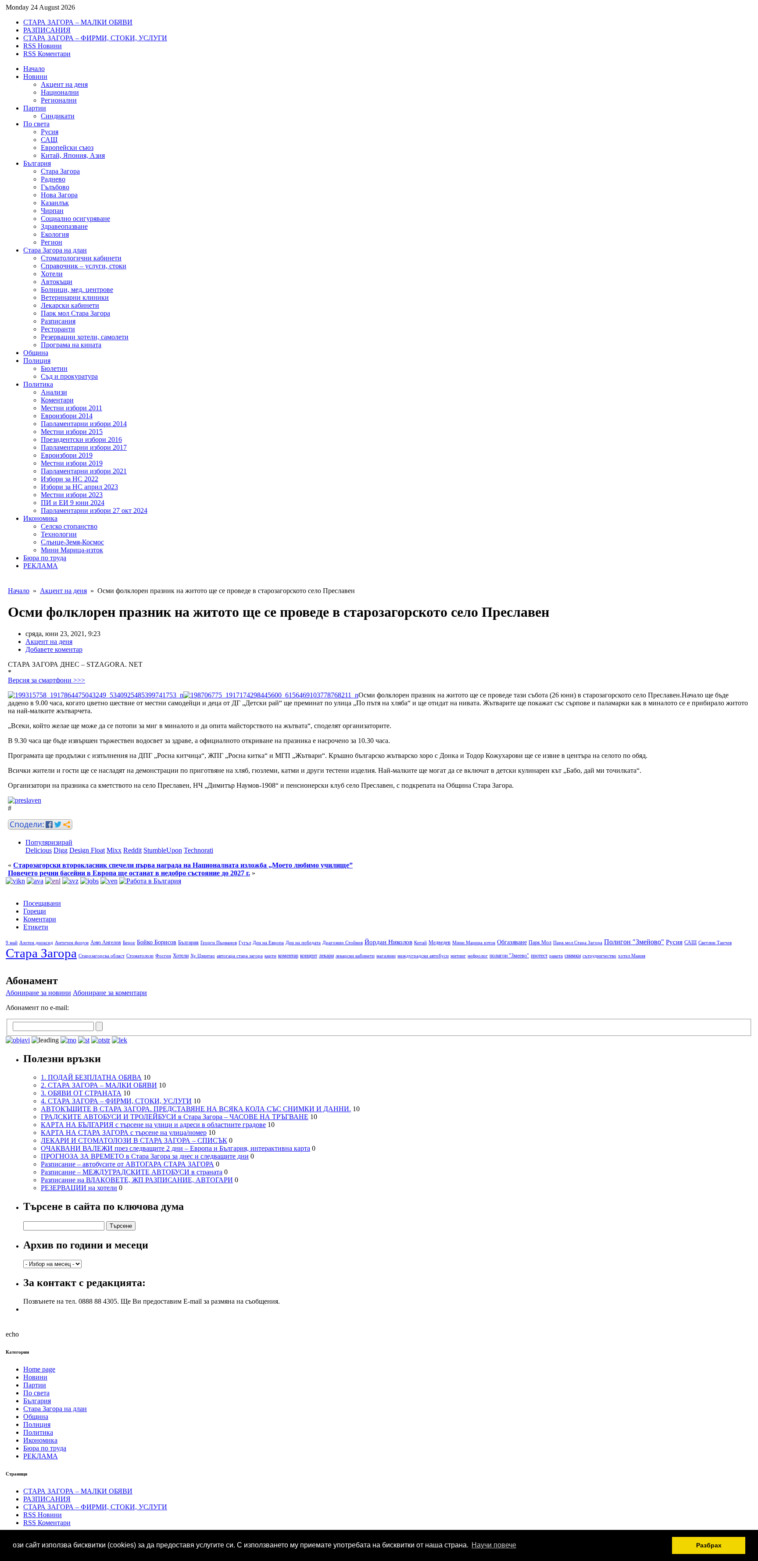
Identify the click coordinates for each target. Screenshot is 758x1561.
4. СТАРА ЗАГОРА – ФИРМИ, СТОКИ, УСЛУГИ (116, 1101)
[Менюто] (109, 881)
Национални (60, 92)
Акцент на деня (64, 84)
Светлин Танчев (715, 942)
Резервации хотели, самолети (85, 337)
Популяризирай (48, 842)
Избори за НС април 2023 (79, 487)
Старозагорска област (102, 955)
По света (36, 124)
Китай (420, 942)
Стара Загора (60, 171)
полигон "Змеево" (509, 956)
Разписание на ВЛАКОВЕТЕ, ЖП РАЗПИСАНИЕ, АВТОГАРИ (137, 1180)
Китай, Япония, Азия (73, 155)
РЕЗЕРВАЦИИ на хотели (79, 1187)
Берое (129, 942)
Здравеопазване (64, 226)
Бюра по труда (44, 558)
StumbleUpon (162, 850)
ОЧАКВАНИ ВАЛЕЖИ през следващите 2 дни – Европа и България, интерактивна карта (175, 1148)
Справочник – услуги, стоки (83, 266)
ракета (556, 955)
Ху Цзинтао (202, 955)
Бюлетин (54, 368)
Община (35, 352)
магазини (386, 955)
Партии (34, 108)
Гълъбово (55, 187)
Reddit (132, 850)
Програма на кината (71, 344)
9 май (12, 942)
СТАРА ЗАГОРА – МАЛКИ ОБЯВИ (77, 22)
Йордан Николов (388, 942)
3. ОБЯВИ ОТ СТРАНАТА (81, 1093)
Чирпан (52, 210)
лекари (326, 956)
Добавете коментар (53, 649)
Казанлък (55, 202)
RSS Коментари (47, 53)
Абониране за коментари (110, 992)
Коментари (57, 400)
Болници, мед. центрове (77, 289)
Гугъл (245, 942)
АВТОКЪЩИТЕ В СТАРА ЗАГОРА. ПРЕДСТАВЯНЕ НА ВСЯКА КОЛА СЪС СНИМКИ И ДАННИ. (196, 1109)
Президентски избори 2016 (81, 439)
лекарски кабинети (355, 955)
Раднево (53, 179)
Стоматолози (140, 955)
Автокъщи (56, 281)
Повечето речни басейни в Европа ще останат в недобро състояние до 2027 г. (129, 873)
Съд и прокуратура (69, 376)
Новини (35, 76)
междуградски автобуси (423, 955)
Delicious (38, 850)
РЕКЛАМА (40, 565)
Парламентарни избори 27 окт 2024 (94, 510)
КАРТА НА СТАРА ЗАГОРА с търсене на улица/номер (124, 1132)
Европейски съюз (67, 147)
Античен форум (72, 942)
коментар (288, 956)
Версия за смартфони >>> (46, 680)
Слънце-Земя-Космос (72, 542)
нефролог (478, 955)
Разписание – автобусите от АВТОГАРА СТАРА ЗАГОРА (127, 1164)
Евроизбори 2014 (67, 416)
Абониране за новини (38, 992)
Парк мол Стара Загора (75, 313)
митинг (458, 955)
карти (270, 955)
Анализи (54, 392)
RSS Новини (42, 46)
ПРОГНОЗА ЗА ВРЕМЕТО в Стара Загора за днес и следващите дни (145, 1156)
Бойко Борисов (156, 942)
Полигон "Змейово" (634, 942)
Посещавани (42, 903)
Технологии (59, 534)
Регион (51, 242)
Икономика (40, 518)
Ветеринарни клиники (75, 297)
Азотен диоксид (36, 942)
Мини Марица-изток (72, 550)
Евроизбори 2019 (67, 455)
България (37, 163)
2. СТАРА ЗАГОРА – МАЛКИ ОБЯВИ (99, 1085)
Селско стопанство (69, 526)
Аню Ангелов (105, 942)
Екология (55, 234)
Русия (49, 131)
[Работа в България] (150, 881)
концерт (308, 956)
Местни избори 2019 (72, 463)
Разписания (58, 321)
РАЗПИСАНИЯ (47, 30)
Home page (39, 1369)
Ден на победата (303, 942)
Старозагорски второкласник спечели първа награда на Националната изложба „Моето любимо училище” (183, 865)
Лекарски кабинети (70, 305)
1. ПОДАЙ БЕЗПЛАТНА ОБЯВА (91, 1077)
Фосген (163, 955)
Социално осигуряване (75, 218)
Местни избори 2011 (71, 408)
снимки (573, 956)
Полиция (36, 360)
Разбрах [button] (709, 1545)
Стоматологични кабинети (81, 258)
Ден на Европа (268, 942)
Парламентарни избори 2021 (84, 471)
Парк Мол (540, 942)
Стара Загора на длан (55, 250)
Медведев (440, 942)
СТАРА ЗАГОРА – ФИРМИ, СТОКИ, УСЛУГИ (95, 38)
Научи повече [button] (494, 1545)
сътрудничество (599, 955)
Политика (38, 384)
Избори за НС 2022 (69, 479)
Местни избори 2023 (72, 494)
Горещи (34, 911)
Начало (34, 68)
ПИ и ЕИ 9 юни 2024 (72, 502)
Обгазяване (512, 942)
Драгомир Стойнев (342, 942)
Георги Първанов (218, 942)
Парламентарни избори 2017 (84, 447)
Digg (61, 850)
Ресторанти (58, 329)
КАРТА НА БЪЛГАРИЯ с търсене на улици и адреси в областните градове (153, 1124)
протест (539, 956)
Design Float (87, 850)
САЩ (49, 139)
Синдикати (58, 116)
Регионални (59, 100)
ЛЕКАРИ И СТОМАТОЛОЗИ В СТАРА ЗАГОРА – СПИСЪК (134, 1140)
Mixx (114, 850)
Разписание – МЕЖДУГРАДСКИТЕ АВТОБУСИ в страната (131, 1172)
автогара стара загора (240, 955)
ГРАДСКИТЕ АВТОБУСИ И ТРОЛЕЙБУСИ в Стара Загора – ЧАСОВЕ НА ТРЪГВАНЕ (174, 1116)
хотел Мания (631, 955)
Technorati (198, 850)
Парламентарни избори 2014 (84, 423)
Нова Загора (59, 195)
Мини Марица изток (473, 942)
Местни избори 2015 (72, 431)
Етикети (35, 927)
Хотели (52, 273)
